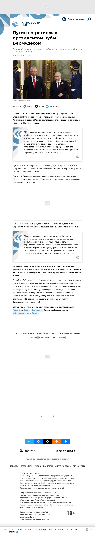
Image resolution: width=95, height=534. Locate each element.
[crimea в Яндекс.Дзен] (47, 441)
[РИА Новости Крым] (26, 23)
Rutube (35, 313)
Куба (53, 333)
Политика (33, 337)
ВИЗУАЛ (65, 459)
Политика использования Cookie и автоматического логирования (47, 483)
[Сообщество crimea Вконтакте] (38, 441)
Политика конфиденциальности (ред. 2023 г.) (38, 485)
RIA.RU (76, 466)
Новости (62, 337)
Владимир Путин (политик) (24, 333)
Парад (54, 337)
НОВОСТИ (14, 466)
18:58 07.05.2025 (18, 55)
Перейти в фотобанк (24, 100)
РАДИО (38, 466)
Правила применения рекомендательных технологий (42, 488)
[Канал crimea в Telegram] (29, 441)
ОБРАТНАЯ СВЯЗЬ (63, 466)
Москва (46, 333)
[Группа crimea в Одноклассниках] (56, 441)
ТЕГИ (83, 466)
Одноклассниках (21, 313)
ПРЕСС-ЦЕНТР (26, 466)
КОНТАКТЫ (48, 466)
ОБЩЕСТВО (41, 459)
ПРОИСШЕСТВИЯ (54, 459)
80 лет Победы (44, 337)
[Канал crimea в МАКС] (65, 441)
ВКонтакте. (37, 310)
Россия (39, 333)
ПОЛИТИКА (30, 459)
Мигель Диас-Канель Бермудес (69, 333)
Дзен (26, 310)
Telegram (17, 310)
